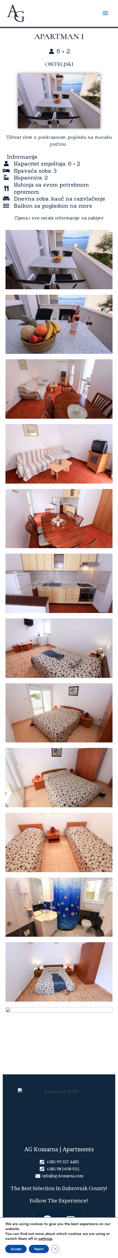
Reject (38, 1249)
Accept (16, 1249)
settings (45, 1238)
